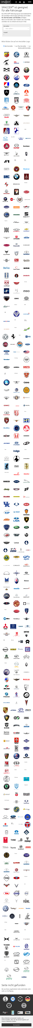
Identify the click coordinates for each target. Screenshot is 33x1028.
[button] (16, 28)
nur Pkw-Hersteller (20, 46)
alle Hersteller (8, 46)
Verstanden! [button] (16, 1025)
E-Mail (24, 21)
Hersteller (6, 26)
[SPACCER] (5, 2)
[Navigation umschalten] (29, 1)
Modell (5, 32)
